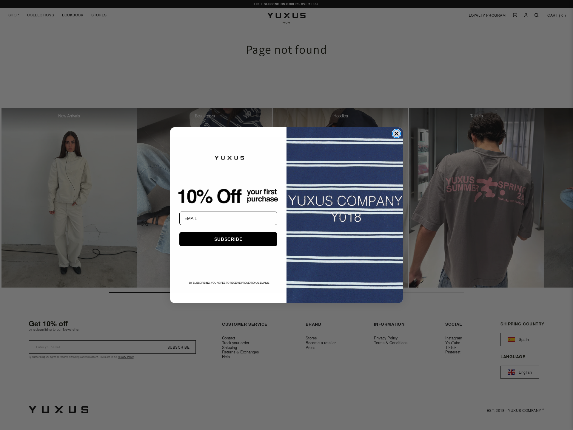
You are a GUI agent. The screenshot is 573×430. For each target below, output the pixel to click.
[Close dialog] (396, 134)
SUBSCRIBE (228, 239)
